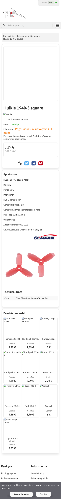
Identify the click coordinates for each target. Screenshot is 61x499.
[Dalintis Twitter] (26, 163)
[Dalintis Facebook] (33, 163)
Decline (43, 494)
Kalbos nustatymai (9, 478)
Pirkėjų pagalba (8, 473)
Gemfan (34, 36)
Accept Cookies (21, 494)
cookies (16, 485)
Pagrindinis (8, 36)
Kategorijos (22, 36)
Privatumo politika (40, 478)
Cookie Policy (37, 473)
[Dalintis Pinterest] (40, 163)
